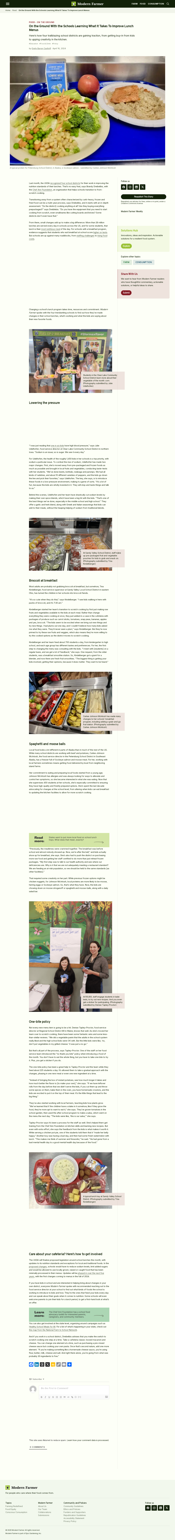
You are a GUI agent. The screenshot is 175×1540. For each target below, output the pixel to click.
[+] (79, 1397)
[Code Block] (68, 1397)
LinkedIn (136, 187)
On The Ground (45, 22)
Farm (135, 4)
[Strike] (53, 1397)
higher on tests (100, 232)
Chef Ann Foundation (42, 189)
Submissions (43, 1515)
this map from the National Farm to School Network (53, 1330)
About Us (42, 1506)
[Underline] (49, 1397)
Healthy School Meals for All (42, 1326)
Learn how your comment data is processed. (88, 1440)
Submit (126, 293)
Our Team (42, 1509)
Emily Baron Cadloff (41, 48)
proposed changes (38, 1266)
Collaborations (44, 1512)
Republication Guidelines (75, 1515)
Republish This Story (143, 197)
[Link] (72, 1397)
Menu (7, 4)
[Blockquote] (64, 1397)
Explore (126, 246)
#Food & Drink (45, 44)
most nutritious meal (50, 229)
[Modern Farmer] (87, 4)
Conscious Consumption (16, 1512)
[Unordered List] (61, 1397)
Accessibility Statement (74, 1518)
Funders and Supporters (75, 1512)
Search (168, 3)
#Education (33, 44)
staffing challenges (85, 235)
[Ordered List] (57, 1397)
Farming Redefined (14, 1506)
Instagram (130, 187)
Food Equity (10, 1509)
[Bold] (41, 1397)
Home (7, 10)
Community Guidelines (73, 1506)
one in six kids (57, 445)
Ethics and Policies (72, 1509)
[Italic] (45, 1397)
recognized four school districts (65, 183)
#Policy (55, 44)
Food (143, 4)
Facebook (123, 187)
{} (76, 1397)
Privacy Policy (70, 1521)
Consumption (156, 4)
